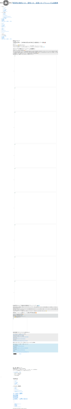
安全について (5, 11)
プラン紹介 (5, 9)
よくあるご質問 (17, 393)
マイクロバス (5, 15)
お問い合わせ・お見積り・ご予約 (7, 21)
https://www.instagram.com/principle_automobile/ (20, 336)
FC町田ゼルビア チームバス (7, 17)
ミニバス (3, 32)
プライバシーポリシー (18, 406)
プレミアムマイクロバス (7, 16)
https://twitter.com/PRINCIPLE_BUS (18, 334)
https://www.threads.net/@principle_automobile (20, 340)
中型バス (4, 14)
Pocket (20, 353)
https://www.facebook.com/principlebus (19, 338)
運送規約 (16, 404)
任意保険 (16, 405)
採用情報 (15, 397)
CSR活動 (4, 10)
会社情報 (15, 395)
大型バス (4, 13)
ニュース (4, 7)
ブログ (4, 8)
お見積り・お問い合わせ (20, 399)
